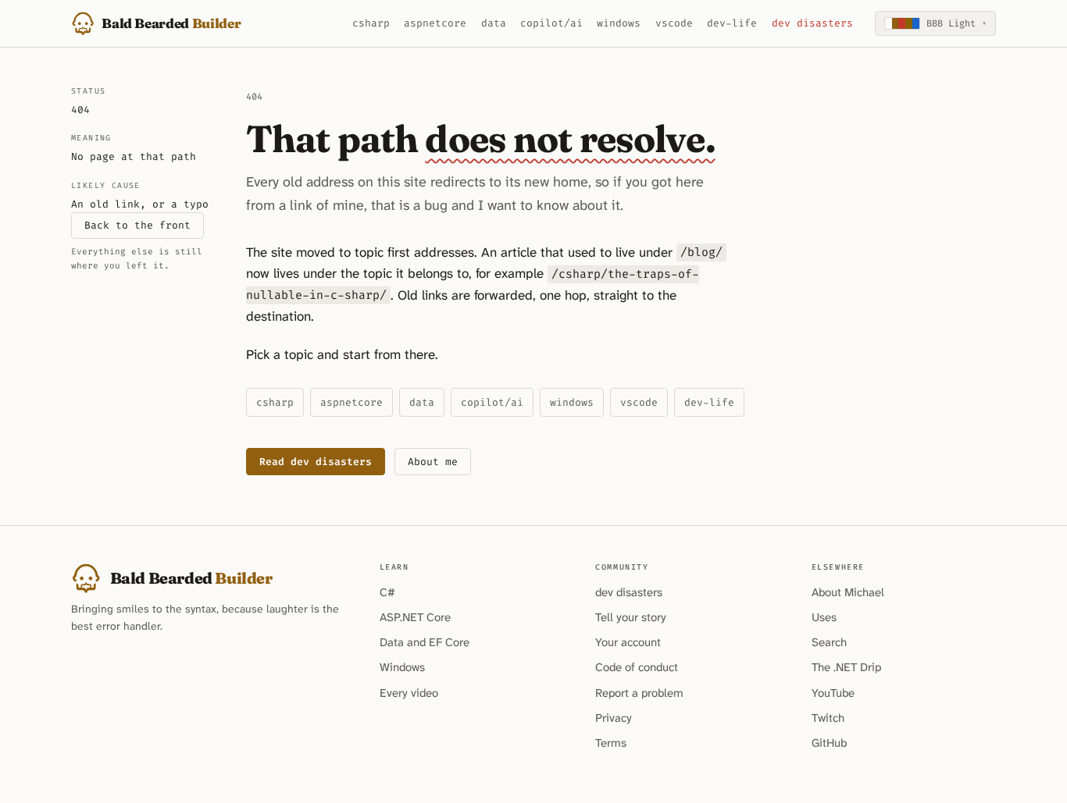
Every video (409, 693)
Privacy (613, 718)
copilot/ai (551, 23)
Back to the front (137, 225)
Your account (628, 642)
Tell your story (630, 617)
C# (387, 592)
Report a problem (639, 693)
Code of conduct (636, 667)
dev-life (732, 23)
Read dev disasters (315, 461)
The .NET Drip (846, 667)
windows (619, 23)
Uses (824, 617)
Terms (610, 743)
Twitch (828, 718)
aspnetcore (435, 23)
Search (829, 642)
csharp (371, 23)
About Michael (848, 592)
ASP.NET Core (415, 617)
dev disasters (812, 23)
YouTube (833, 693)
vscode (674, 23)
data (493, 23)
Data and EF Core (424, 642)
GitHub (829, 743)
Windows (402, 667)
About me (433, 461)
